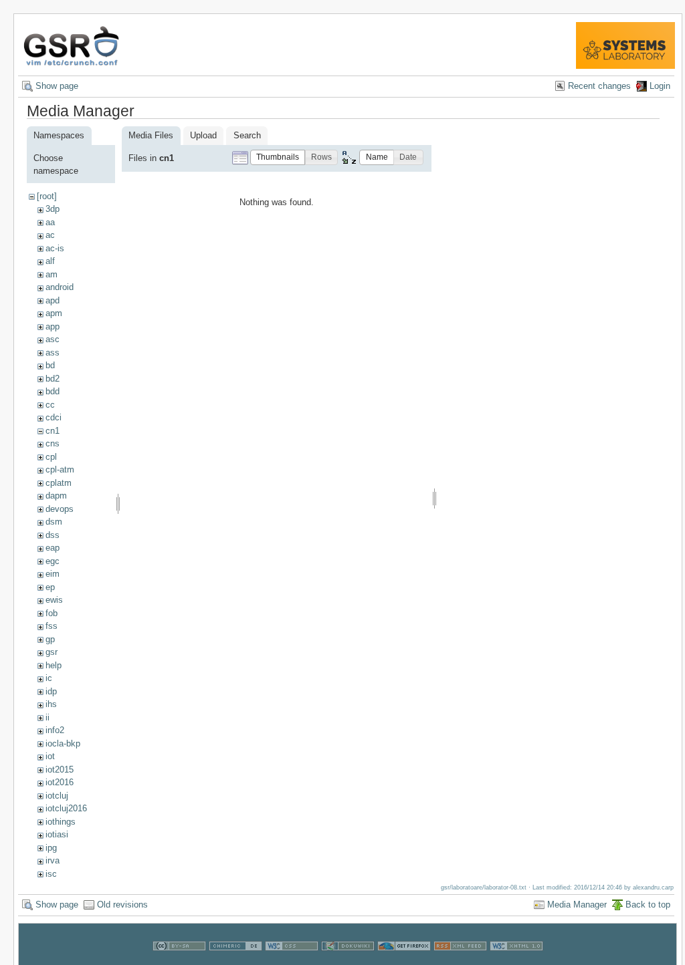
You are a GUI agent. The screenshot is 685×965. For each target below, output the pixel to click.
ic (48, 678)
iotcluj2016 (66, 808)
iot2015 (59, 770)
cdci (53, 417)
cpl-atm (59, 469)
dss (52, 535)
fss (51, 626)
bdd (52, 391)
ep (50, 587)
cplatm (58, 483)
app (52, 326)
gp (50, 639)
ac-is (54, 248)
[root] (47, 196)
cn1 (52, 431)
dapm (56, 496)
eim (52, 574)
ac (50, 235)
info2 (54, 730)
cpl (51, 457)
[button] (277, 157)
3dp (52, 209)
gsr (51, 652)
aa (50, 222)
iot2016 (59, 782)
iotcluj (56, 796)
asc (52, 339)
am (51, 274)
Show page (56, 86)
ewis (54, 600)
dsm (53, 522)
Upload (203, 135)
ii (47, 717)
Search (247, 135)
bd (50, 365)
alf (50, 261)
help (53, 665)
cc (50, 405)
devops (59, 509)
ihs (51, 704)
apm (53, 313)
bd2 (52, 379)
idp (51, 691)
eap (52, 548)
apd (52, 300)
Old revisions (122, 905)
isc (51, 874)
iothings (60, 822)
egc (52, 561)
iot (50, 756)
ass (52, 353)
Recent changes (599, 86)
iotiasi (56, 834)
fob (51, 613)
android (59, 287)
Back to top (647, 905)
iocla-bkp (62, 743)
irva (52, 860)
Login (660, 86)
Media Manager (577, 905)
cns (52, 443)
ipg (51, 848)
